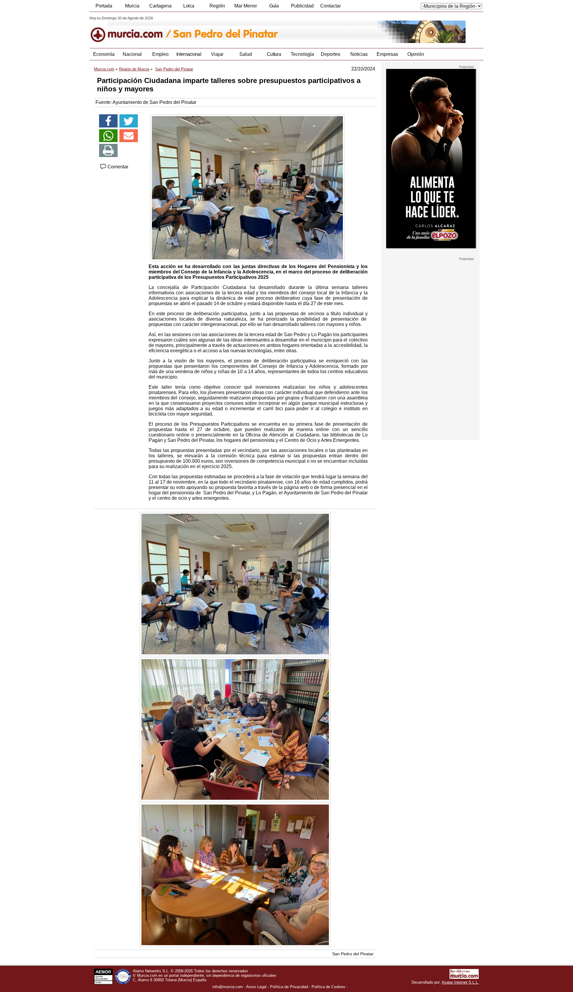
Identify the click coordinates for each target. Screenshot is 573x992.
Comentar (117, 166)
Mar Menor (245, 5)
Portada (104, 5)
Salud (245, 54)
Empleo (160, 54)
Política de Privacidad (289, 987)
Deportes (330, 54)
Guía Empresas (274, 7)
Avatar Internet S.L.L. (460, 982)
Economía (104, 54)
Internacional (188, 54)
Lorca (188, 5)
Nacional (132, 54)
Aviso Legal (256, 987)
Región (217, 5)
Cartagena (160, 5)
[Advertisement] (430, 350)
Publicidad (302, 5)
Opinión (415, 54)
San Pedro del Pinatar (353, 953)
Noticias (359, 54)
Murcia (132, 5)
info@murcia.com (227, 987)
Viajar (217, 54)
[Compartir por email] (128, 135)
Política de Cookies (328, 987)
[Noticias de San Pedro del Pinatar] (235, 30)
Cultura (274, 54)
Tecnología (302, 54)
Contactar (330, 5)
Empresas (387, 54)
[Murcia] (131, 30)
